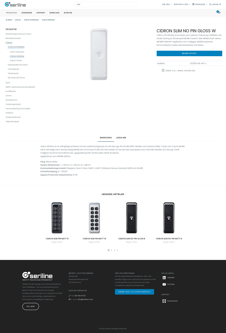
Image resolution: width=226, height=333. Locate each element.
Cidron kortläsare (16, 47)
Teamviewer (172, 301)
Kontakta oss (181, 4)
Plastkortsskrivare (13, 117)
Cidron (9, 42)
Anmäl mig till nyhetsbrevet (134, 292)
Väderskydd (13, 73)
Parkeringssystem (13, 104)
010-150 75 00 (80, 295)
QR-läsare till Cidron (16, 77)
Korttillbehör (11, 91)
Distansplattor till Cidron (18, 65)
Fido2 (8, 82)
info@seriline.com (85, 299)
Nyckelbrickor (11, 100)
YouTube (171, 284)
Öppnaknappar (12, 121)
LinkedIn (170, 277)
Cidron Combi (16, 60)
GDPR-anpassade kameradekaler (20, 87)
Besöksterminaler (13, 38)
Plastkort (9, 113)
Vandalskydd (13, 69)
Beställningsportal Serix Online (18, 34)
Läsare (9, 95)
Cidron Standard (17, 52)
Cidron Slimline (17, 56)
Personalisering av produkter (18, 108)
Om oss (166, 4)
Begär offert (189, 53)
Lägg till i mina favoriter (180, 71)
